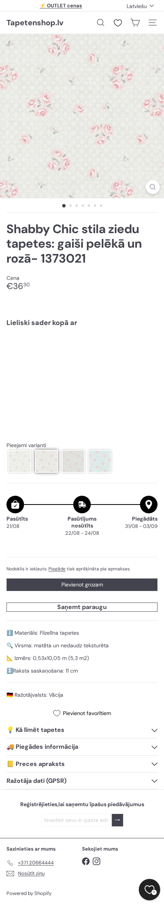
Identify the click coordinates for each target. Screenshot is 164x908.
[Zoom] (153, 187)
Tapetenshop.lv (34, 22)
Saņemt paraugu (82, 607)
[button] (19, 461)
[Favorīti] (117, 23)
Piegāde (57, 569)
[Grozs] (135, 22)
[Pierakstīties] (117, 820)
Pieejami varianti (26, 445)
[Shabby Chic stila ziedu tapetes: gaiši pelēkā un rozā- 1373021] (82, 356)
